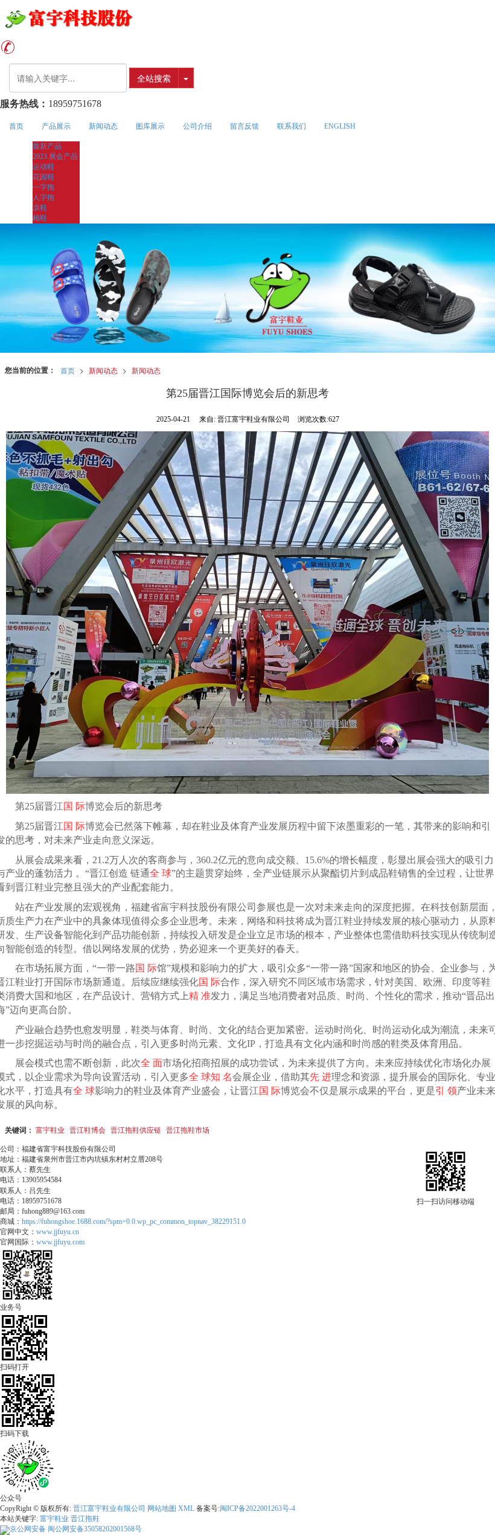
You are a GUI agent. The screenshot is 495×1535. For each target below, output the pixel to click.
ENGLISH (340, 126)
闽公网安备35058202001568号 (76, 1529)
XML (186, 1508)
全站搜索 (154, 78)
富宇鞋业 (50, 1129)
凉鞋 (40, 208)
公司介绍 (197, 126)
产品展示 (56, 126)
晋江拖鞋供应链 (135, 1129)
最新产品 (47, 146)
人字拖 (43, 197)
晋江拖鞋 (85, 1518)
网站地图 (161, 1508)
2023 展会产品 (55, 156)
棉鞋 (40, 218)
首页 (16, 126)
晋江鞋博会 (87, 1129)
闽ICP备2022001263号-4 (257, 1508)
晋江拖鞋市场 (187, 1129)
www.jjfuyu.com (60, 1242)
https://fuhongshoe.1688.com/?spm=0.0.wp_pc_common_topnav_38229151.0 (134, 1221)
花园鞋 (43, 177)
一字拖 (43, 187)
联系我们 (291, 126)
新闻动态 (103, 126)
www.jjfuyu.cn (57, 1232)
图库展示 (150, 126)
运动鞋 (43, 167)
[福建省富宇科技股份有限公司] (247, 18)
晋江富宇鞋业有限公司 (109, 1508)
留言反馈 (244, 126)
